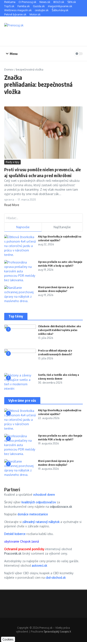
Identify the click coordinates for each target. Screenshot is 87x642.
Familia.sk (24, 6)
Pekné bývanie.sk (15, 14)
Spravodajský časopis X (57, 631)
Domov (9, 69)
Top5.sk (9, 6)
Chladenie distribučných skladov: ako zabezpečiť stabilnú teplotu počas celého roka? (59, 330)
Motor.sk (35, 14)
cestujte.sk (42, 10)
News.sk (44, 2)
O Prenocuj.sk (27, 2)
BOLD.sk (58, 2)
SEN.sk (71, 2)
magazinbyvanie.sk (60, 6)
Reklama (9, 2)
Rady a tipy (12, 162)
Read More (11, 205)
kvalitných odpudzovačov (39, 502)
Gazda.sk (39, 6)
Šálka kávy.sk (60, 10)
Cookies (8, 639)
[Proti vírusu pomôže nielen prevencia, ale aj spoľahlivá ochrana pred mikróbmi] (43, 132)
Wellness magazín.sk (18, 10)
